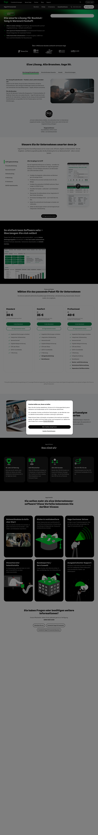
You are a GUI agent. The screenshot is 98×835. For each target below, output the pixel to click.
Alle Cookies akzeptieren (49, 427)
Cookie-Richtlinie (48, 421)
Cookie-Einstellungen (49, 431)
